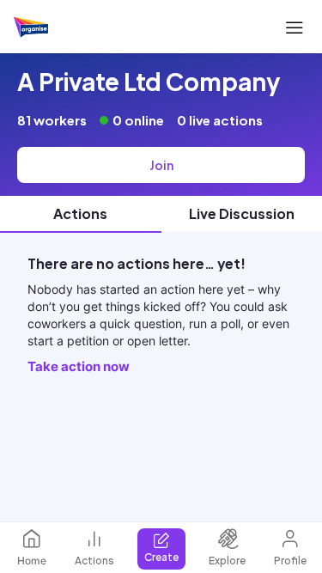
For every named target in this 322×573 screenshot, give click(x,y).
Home (31, 560)
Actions (94, 560)
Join (161, 165)
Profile (290, 560)
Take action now (78, 366)
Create (161, 557)
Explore (227, 560)
